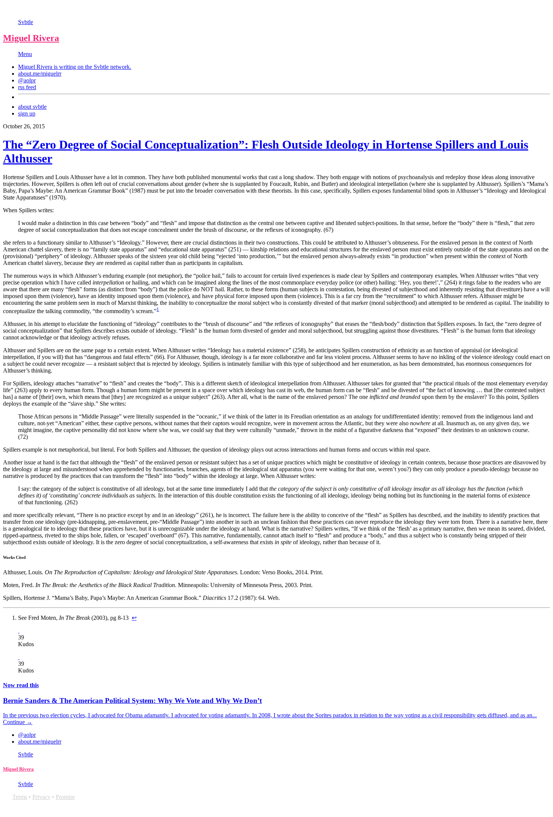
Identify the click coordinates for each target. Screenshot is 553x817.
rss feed (27, 87)
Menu (25, 54)
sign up (26, 113)
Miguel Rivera (31, 38)
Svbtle (25, 22)
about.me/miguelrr (39, 73)
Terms (19, 797)
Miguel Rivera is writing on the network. (74, 67)
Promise (65, 797)
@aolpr (27, 80)
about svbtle (32, 106)
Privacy (41, 797)
